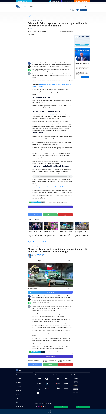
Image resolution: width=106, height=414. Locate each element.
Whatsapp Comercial (62, 406)
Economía (36, 9)
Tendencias (46, 9)
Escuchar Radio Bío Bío (82, 1)
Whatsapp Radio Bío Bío (83, 406)
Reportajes (18, 398)
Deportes (41, 9)
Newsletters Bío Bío (55, 1)
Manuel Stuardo (33, 28)
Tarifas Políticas (19, 406)
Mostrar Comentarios (50, 206)
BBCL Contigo (64, 9)
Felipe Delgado (37, 259)
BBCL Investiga (57, 9)
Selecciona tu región (22, 1)
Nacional (23, 9)
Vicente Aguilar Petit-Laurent (38, 254)
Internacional (29, 9)
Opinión (51, 9)
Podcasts (18, 9)
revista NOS (52, 115)
